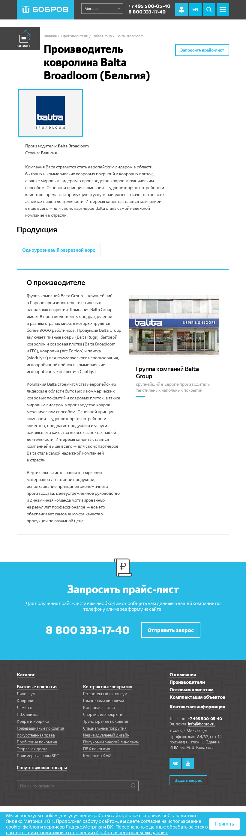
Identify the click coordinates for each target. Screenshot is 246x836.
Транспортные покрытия (105, 721)
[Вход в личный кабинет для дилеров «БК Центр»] (181, 9)
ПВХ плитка (27, 714)
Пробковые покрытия (37, 742)
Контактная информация (197, 707)
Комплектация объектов (197, 697)
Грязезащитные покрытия (40, 728)
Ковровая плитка (99, 707)
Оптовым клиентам (192, 689)
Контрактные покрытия (107, 686)
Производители (187, 682)
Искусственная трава (36, 735)
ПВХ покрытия (96, 748)
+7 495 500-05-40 (149, 6)
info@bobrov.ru (201, 724)
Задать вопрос (188, 780)
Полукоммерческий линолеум (111, 742)
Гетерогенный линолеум (105, 693)
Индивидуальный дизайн (106, 735)
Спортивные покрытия (103, 714)
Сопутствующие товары (42, 767)
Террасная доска (32, 748)
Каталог (26, 674)
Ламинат (25, 707)
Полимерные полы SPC (38, 755)
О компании (183, 674)
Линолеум (26, 693)
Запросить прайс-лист (202, 50)
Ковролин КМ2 (97, 755)
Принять (224, 823)
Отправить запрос (171, 630)
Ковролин (26, 700)
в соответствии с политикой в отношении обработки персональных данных (107, 829)
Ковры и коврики (33, 721)
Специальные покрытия (105, 728)
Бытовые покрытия (37, 686)
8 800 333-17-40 (147, 12)
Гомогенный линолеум (103, 700)
